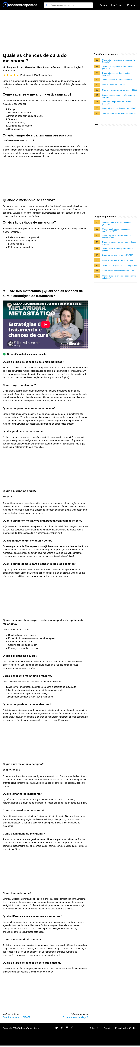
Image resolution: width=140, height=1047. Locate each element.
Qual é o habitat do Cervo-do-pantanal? (119, 113)
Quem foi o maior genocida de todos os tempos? (119, 243)
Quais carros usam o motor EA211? (117, 255)
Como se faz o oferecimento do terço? (118, 271)
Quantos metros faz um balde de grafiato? (116, 223)
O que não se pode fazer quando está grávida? (118, 67)
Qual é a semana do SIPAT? (16, 1017)
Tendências (116, 5)
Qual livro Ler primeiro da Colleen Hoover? (116, 103)
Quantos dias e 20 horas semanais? (117, 79)
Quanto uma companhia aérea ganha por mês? (118, 96)
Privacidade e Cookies (126, 1028)
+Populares (131, 5)
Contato (107, 1028)
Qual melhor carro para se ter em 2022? (119, 90)
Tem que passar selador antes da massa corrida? (116, 236)
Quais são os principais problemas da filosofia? (118, 61)
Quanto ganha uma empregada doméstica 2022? (115, 230)
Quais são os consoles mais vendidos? (119, 108)
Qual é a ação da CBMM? (113, 85)
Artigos (103, 5)
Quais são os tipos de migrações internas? (116, 74)
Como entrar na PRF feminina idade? (118, 260)
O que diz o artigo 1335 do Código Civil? (119, 265)
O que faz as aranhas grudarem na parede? (117, 249)
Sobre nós (94, 1028)
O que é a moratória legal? (75, 1017)
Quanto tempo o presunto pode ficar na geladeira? (119, 277)
